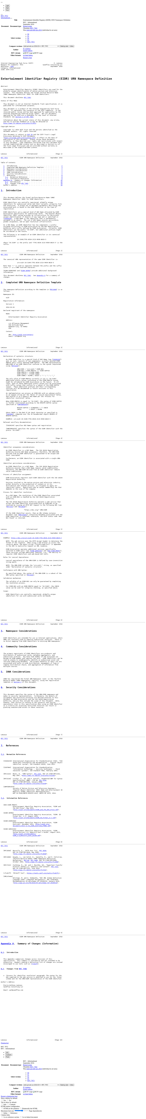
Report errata (27, 26)
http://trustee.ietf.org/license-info (19, 138)
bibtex (31, 55)
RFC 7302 (33, 28)
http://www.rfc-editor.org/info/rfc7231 (30, 870)
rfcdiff (35, 964)
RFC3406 (53, 289)
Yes (4, 1100)
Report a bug (27, 58)
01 (28, 36)
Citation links (5, 1115)
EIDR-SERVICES (36, 551)
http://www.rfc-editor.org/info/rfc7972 (19, 123)
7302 (12, 66)
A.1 (6, 182)
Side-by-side (64, 46)
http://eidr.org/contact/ (23, 334)
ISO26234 (7, 218)
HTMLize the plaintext (11, 1108)
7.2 (6, 178)
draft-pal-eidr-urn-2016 (34, 30)
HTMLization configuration (10, 1106)
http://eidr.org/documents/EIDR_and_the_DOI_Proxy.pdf (36, 810)
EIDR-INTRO (25, 270)
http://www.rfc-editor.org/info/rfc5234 (30, 783)
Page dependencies (35, 1111)
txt (24, 55)
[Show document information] (11, 18)
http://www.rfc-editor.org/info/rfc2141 (38, 775)
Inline (71, 46)
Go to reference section (12, 1117)
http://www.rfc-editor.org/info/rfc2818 (30, 854)
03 (28, 40)
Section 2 (17, 682)
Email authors (27, 51)
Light (7, 5)
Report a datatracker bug (9, 1096)
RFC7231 (10, 506)
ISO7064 (10, 414)
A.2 (6, 183)
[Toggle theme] (2, 2)
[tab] (7, 1052)
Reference (13, 1113)
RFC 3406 (34, 860)
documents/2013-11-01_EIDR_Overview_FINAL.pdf (31, 826)
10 (61, 180)
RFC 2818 (42, 850)
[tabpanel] (73, 1078)
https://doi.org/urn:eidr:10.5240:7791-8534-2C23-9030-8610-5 (36, 538)
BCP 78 (29, 134)
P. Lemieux (27, 49)
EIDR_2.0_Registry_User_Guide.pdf (26, 835)
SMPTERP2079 (22, 404)
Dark (7, 8)
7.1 (6, 177)
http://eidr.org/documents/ (25, 834)
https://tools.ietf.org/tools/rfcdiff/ (43, 873)
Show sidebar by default (9, 1098)
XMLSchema (23, 515)
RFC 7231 (54, 867)
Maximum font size (7, 1111)
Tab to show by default (8, 1102)
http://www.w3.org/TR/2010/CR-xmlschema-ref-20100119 (35, 883)
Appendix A (7, 180)
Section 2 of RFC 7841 (24, 117)
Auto (7, 10)
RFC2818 (22, 506)
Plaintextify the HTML (30, 1108)
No (10, 1100)
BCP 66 (26, 860)
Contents (12, 1104)
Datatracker (5, 1043)
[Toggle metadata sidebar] (2, 14)
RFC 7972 (5, 17)
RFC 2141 (37, 774)
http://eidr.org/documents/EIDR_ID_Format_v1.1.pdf (35, 818)
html (27, 55)
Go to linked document (30, 1117)
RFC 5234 (42, 780)
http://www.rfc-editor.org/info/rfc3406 (42, 862)
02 (28, 38)
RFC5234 (15, 366)
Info (5, 1104)
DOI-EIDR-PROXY (54, 551)
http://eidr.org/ (43, 824)
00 (28, 34)
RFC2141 (30, 575)
